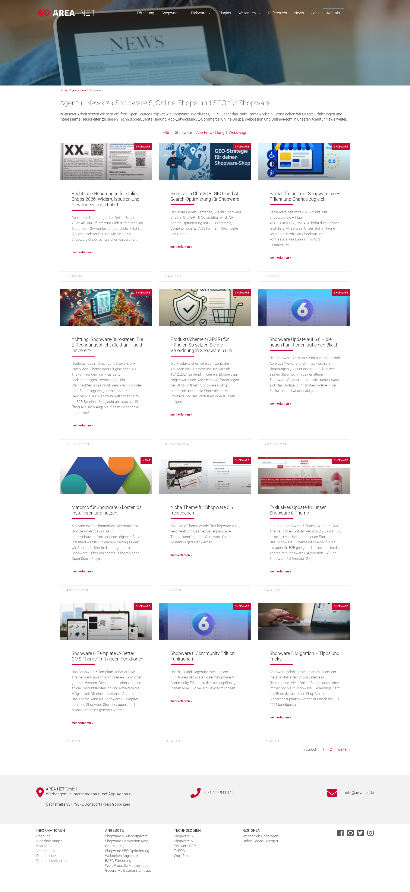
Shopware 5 (183, 841)
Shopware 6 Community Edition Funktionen (202, 656)
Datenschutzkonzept (52, 860)
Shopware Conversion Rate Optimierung (126, 843)
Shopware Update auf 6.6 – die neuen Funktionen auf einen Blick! (303, 342)
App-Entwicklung (210, 132)
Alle (166, 132)
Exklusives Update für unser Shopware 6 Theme (297, 510)
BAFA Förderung (118, 860)
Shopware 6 (183, 836)
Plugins (225, 13)
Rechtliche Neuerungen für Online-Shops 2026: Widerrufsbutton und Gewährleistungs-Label (106, 199)
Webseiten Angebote (121, 856)
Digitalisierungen (49, 841)
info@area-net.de (359, 792)
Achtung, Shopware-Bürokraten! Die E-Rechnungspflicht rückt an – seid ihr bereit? (107, 345)
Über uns (43, 836)
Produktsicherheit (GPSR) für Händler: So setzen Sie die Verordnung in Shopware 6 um (201, 345)
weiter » (343, 749)
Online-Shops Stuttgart (260, 841)
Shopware (170, 13)
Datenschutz (46, 856)
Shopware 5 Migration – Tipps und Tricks (304, 656)
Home (63, 90)
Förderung (145, 13)
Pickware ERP (185, 846)
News (299, 13)
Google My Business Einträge (128, 870)
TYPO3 (179, 851)
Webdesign (238, 132)
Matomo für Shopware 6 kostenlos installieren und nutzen (107, 510)
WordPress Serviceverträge (126, 865)
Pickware (198, 13)
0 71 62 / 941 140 (219, 792)
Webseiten (247, 13)
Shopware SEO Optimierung (127, 851)
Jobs (315, 13)
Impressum (45, 851)
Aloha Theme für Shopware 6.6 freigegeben (201, 510)
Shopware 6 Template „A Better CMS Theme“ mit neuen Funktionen (107, 656)
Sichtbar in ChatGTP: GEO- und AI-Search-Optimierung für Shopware (205, 196)
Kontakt (333, 13)
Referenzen (277, 13)
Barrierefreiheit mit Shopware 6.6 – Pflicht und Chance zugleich (304, 196)
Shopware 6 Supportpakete (126, 836)
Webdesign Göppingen (260, 836)
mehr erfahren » (82, 252)
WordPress (183, 856)
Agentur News (78, 90)
